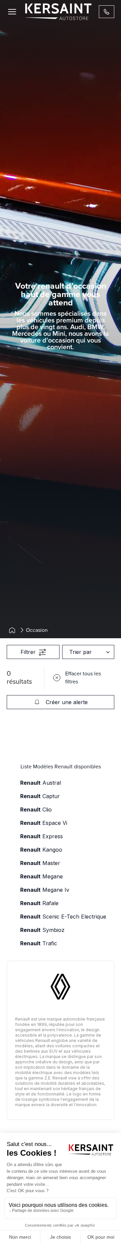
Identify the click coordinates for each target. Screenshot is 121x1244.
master (40, 863)
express (41, 836)
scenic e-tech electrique (63, 916)
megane (41, 876)
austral (40, 782)
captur (40, 796)
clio (36, 809)
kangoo (41, 849)
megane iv (44, 889)
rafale (39, 903)
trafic (38, 943)
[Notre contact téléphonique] (106, 11)
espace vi (43, 823)
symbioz (42, 930)
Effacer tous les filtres (83, 677)
